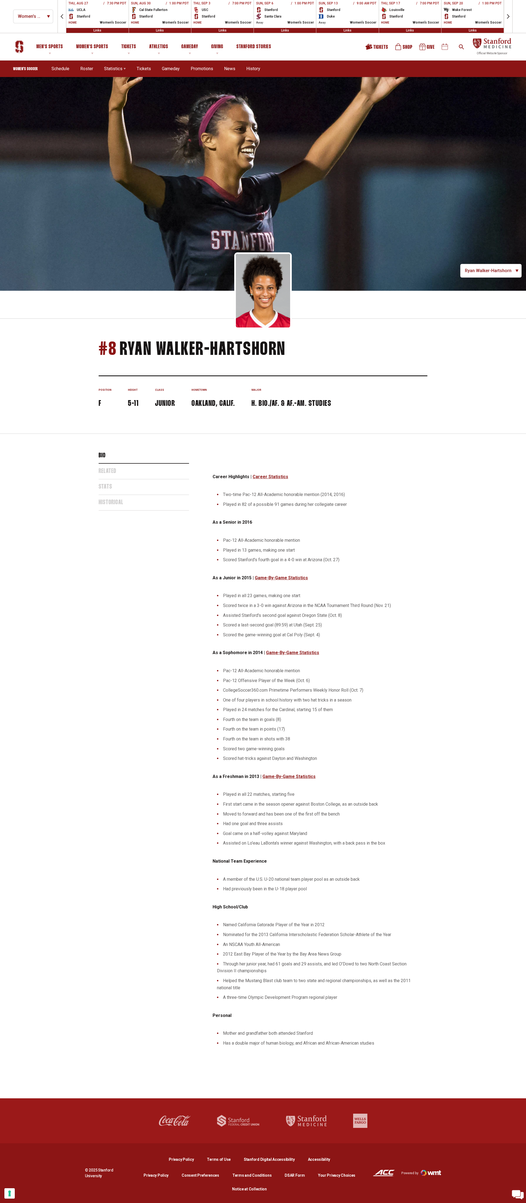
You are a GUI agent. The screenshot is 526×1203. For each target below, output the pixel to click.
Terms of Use (219, 1159)
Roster (86, 68)
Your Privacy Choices (336, 1175)
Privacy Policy (185, 1159)
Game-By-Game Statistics (281, 577)
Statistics (113, 68)
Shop (404, 48)
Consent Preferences (200, 1175)
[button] (62, 16)
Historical (111, 503)
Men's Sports (49, 46)
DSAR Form (295, 1175)
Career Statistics (270, 476)
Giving (217, 46)
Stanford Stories (253, 47)
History (253, 68)
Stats (105, 487)
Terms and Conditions (251, 1175)
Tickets (128, 46)
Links (97, 30)
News (229, 68)
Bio (102, 456)
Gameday (189, 46)
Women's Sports (92, 46)
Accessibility (319, 1159)
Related (107, 471)
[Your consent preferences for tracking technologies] (9, 1193)
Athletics (158, 46)
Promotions (202, 68)
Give (427, 48)
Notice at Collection (249, 1189)
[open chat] (518, 1195)
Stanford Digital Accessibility (274, 1159)
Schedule (60, 68)
